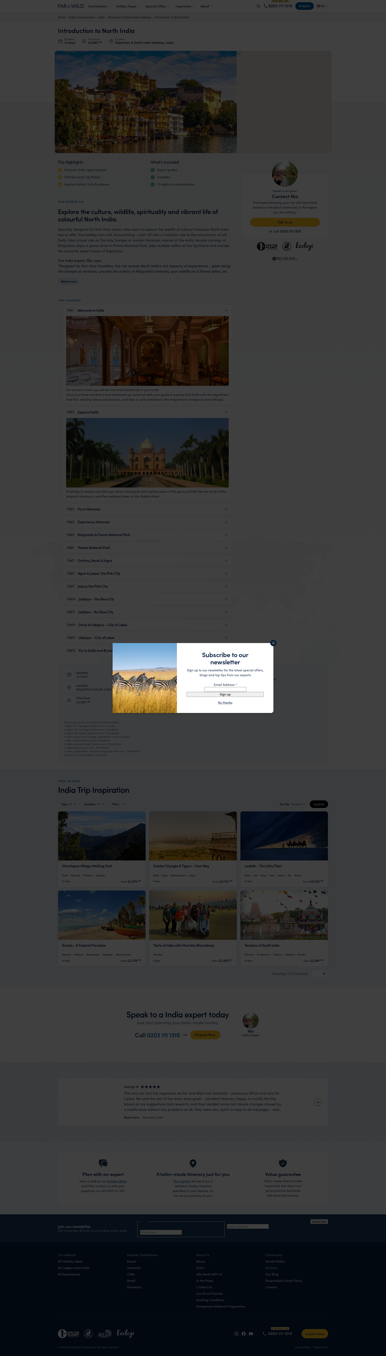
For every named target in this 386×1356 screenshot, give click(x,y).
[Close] (273, 643)
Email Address (225, 684)
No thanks (225, 702)
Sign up (225, 694)
